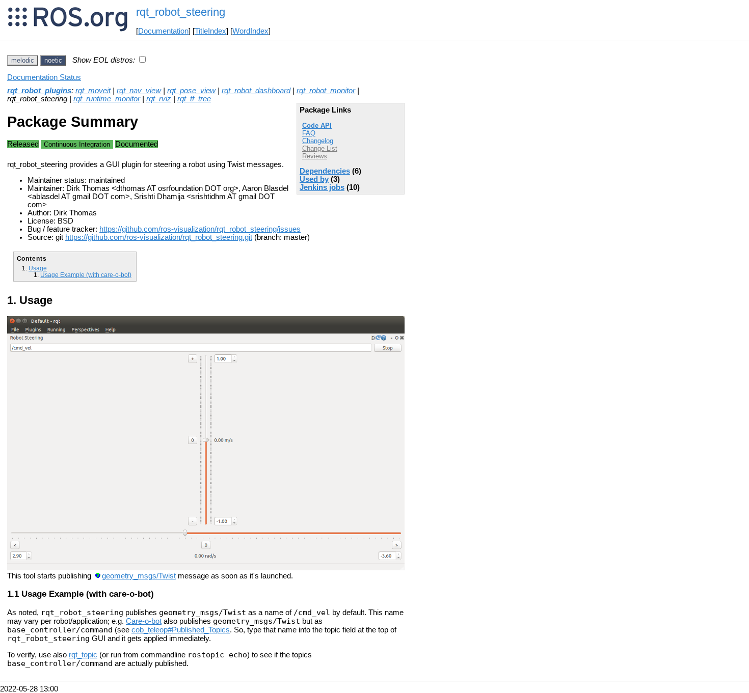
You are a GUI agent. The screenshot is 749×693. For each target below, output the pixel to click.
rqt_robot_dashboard (256, 91)
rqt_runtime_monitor (106, 99)
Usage (38, 268)
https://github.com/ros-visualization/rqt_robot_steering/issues (200, 229)
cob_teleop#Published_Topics (180, 630)
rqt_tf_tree (194, 99)
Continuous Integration (77, 144)
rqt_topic (83, 655)
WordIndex (250, 31)
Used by (314, 179)
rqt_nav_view (139, 91)
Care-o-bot (144, 621)
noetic (53, 60)
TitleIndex (210, 31)
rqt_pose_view (191, 91)
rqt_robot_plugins (39, 91)
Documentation (163, 31)
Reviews (314, 156)
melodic (22, 60)
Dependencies (325, 171)
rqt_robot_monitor (326, 91)
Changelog (317, 141)
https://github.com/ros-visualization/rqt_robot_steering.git (158, 237)
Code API (317, 125)
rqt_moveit (93, 91)
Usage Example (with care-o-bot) (85, 274)
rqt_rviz (158, 99)
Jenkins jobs (322, 187)
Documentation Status (44, 77)
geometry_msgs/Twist (139, 576)
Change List (319, 148)
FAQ (308, 133)
